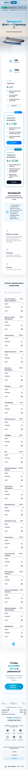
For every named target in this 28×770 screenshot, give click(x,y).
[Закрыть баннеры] (25, 8)
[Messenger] (20, 730)
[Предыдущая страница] (7, 644)
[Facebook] (14, 737)
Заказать (14, 105)
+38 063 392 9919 (14, 720)
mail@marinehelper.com (14, 717)
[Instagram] (20, 737)
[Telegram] (7, 730)
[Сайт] (21, 310)
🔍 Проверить (14, 755)
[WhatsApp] (7, 737)
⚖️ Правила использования (13, 703)
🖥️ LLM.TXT (24, 703)
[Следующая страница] (21, 644)
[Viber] (14, 730)
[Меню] (2, 2)
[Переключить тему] (23, 2)
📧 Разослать (14, 758)
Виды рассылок (14, 10)
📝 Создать (14, 751)
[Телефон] (21, 307)
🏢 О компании (4, 703)
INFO (20, 7)
